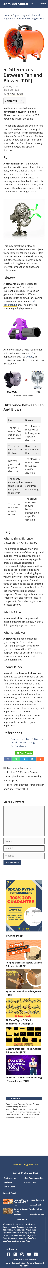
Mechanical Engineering (20, 768)
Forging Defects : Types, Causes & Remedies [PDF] (29, 1201)
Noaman (17, 1205)
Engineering (18, 15)
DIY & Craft (9, 1186)
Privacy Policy (18, 1263)
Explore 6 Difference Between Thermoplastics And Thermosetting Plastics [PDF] (22, 776)
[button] (32, 4)
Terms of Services (35, 1263)
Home (6, 15)
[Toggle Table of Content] (20, 101)
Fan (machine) (18, 746)
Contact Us (30, 1182)
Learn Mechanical (15, 4)
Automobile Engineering (31, 18)
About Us (24, 1266)
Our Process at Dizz (34, 1178)
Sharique (17, 1214)
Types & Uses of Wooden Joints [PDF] (28, 1210)
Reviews (7, 1182)
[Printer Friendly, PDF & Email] (24, 753)
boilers (29, 356)
